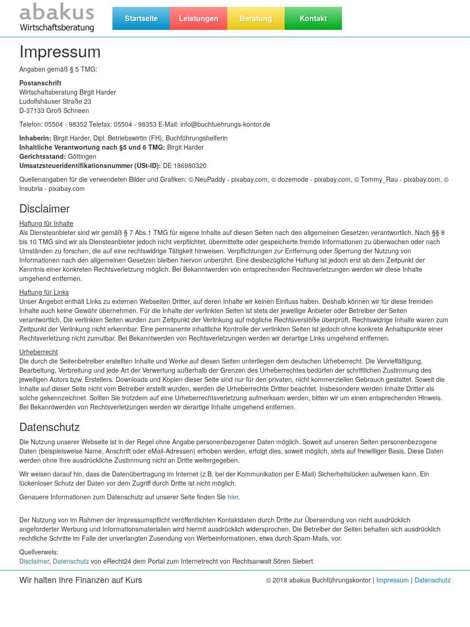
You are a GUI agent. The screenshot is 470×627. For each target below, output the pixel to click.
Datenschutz (71, 560)
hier (233, 496)
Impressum (392, 579)
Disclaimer (34, 560)
